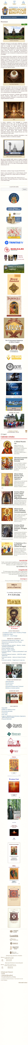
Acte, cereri (4, 714)
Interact (5, 980)
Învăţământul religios (8, 634)
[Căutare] (25, 17)
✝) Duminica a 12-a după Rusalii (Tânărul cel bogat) (20, 544)
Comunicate (5, 712)
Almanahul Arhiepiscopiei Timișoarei (14, 686)
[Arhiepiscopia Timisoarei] (5, 2)
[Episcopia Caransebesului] (23, 2)
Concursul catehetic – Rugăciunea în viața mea (13, 660)
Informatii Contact (23, 982)
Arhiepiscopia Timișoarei (10, 17)
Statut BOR (4, 708)
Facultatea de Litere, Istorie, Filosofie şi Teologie (14, 632)
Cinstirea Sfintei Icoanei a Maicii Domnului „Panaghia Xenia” (20, 527)
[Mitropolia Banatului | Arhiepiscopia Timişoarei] (14, 10)
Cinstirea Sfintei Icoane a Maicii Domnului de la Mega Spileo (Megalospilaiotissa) (20, 495)
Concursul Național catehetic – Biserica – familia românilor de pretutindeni (13, 646)
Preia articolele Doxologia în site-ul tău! (16, 581)
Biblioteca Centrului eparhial (12, 688)
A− (22, 24)
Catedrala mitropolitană (7, 975)
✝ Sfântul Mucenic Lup (20, 442)
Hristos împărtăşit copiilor (8, 648)
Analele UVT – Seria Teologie (10, 635)
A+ (26, 24)
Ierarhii (3, 973)
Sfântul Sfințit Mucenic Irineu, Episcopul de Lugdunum (19, 476)
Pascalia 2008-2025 (7, 719)
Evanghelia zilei (23, 570)
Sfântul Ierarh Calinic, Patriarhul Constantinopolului (20, 510)
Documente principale (7, 711)
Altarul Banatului (10, 681)
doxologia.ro (23, 579)
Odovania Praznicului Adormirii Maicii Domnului (20, 459)
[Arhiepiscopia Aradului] (14, 2)
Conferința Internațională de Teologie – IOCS (12, 640)
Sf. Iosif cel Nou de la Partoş (8, 977)
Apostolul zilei (23, 560)
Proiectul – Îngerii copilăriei (8, 649)
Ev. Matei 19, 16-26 (22, 576)
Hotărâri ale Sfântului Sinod (8, 709)
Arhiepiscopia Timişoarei (7, 972)
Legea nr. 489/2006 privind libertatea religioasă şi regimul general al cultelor (14, 717)
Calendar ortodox (7, 436)
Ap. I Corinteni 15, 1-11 (22, 566)
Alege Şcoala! (5, 643)
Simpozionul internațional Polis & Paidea (12, 642)
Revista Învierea (10, 683)
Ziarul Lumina (9, 684)
